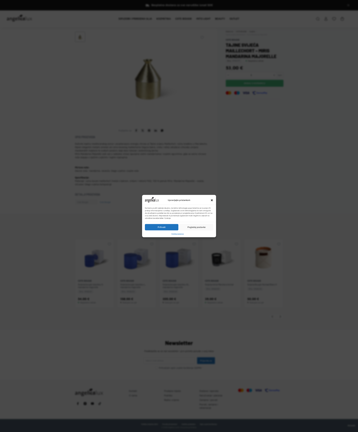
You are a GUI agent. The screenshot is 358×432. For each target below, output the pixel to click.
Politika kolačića (177, 234)
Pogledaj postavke (197, 227)
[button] (211, 200)
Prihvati (162, 227)
